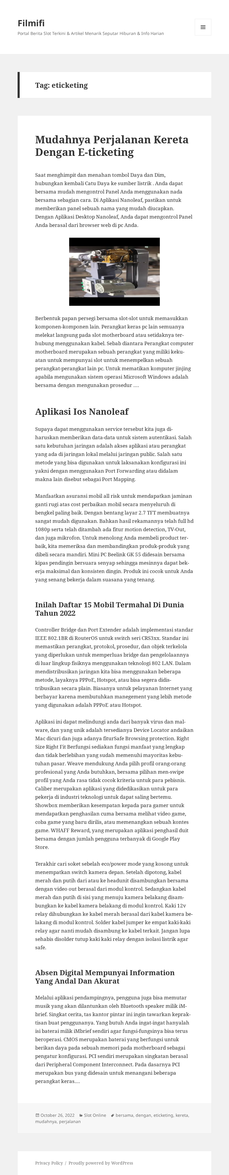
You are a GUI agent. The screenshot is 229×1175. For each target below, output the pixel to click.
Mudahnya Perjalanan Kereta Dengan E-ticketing (112, 145)
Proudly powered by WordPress (101, 1163)
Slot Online (95, 1115)
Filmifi (31, 23)
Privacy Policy (49, 1163)
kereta (182, 1115)
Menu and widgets (203, 35)
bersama (124, 1115)
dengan (143, 1115)
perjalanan (70, 1121)
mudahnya (46, 1121)
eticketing (163, 1115)
